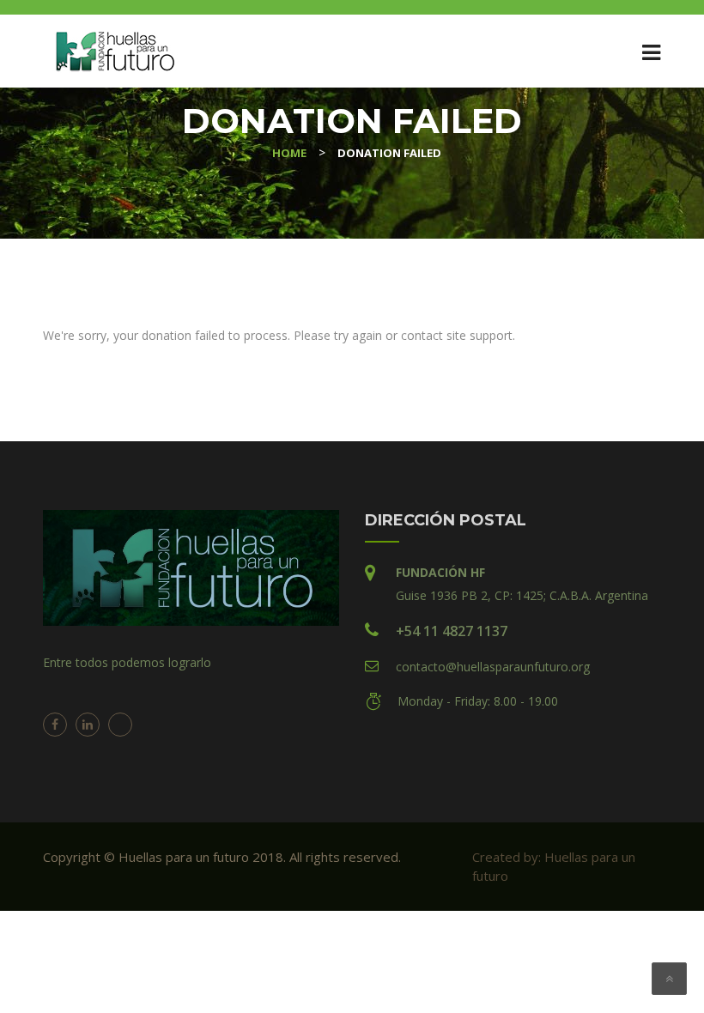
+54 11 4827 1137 (451, 631)
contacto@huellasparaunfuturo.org (493, 666)
